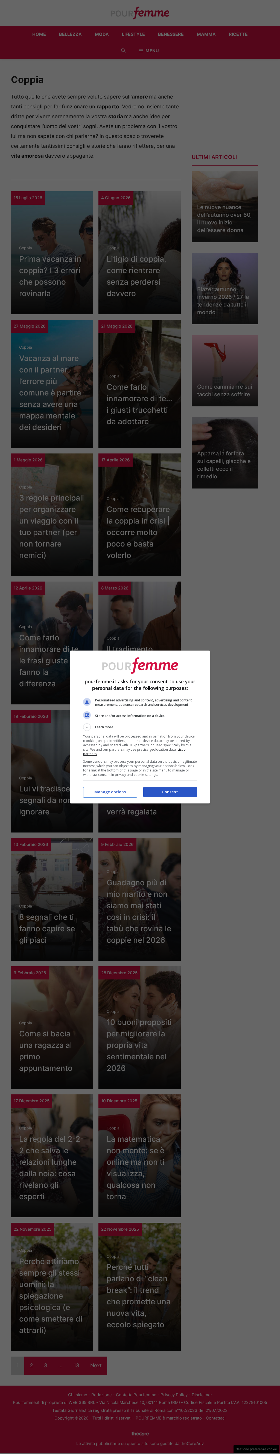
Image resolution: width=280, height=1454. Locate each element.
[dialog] (140, 727)
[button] (140, 727)
